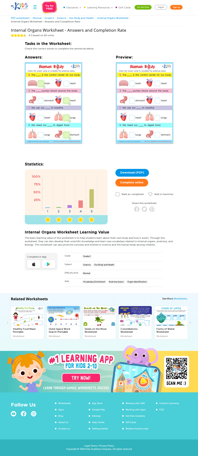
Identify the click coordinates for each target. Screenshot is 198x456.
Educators (72, 7)
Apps (61, 409)
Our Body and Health (81, 18)
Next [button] (190, 322)
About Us (63, 422)
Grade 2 (49, 18)
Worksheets (180, 298)
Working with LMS (135, 403)
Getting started (100, 428)
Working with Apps (136, 409)
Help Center (98, 422)
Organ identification (137, 282)
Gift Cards (124, 7)
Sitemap (96, 415)
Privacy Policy (106, 445)
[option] (27, 322)
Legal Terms (90, 445)
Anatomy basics (116, 282)
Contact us (64, 428)
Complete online (131, 182)
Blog (60, 415)
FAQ (161, 409)
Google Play (98, 409)
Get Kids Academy (135, 415)
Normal (37, 18)
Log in (161, 7)
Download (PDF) (132, 172)
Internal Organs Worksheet (113, 18)
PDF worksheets (20, 18)
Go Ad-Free (143, 7)
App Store (97, 403)
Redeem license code (137, 428)
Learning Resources (98, 7)
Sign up (176, 7)
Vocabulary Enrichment (94, 282)
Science (61, 18)
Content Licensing (169, 403)
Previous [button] (8, 322)
